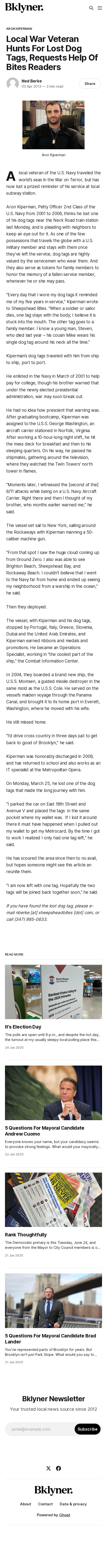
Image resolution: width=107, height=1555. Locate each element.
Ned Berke (32, 80)
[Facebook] (58, 1468)
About (25, 1504)
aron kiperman (19, 29)
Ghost (64, 1515)
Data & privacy (73, 1504)
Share (90, 83)
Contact (45, 1504)
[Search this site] (91, 8)
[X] (48, 1468)
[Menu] (100, 8)
